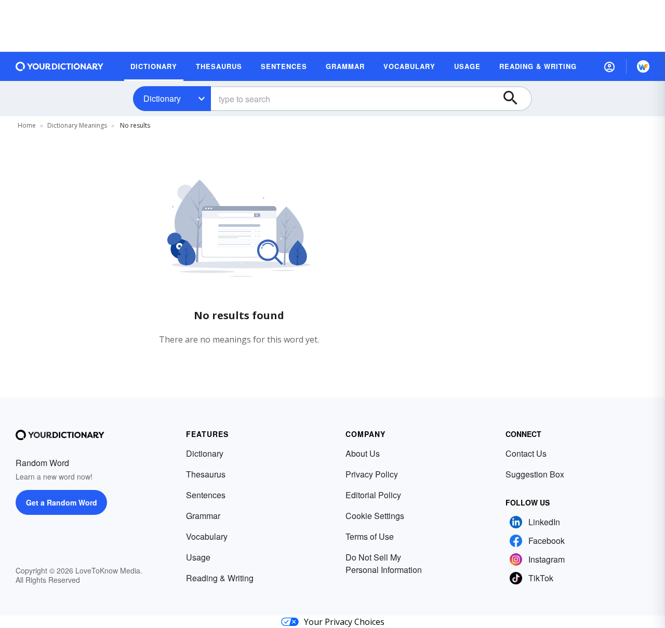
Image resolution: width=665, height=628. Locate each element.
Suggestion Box (535, 474)
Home (27, 125)
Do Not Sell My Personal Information (383, 563)
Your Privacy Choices (344, 621)
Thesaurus (205, 474)
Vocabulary (207, 536)
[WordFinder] (643, 66)
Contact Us (526, 453)
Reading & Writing (220, 578)
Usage (198, 557)
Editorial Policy (373, 495)
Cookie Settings (374, 516)
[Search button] (515, 98)
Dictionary (162, 98)
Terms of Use (369, 536)
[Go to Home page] (60, 66)
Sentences (205, 495)
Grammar (203, 516)
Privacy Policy (371, 474)
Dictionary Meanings (77, 125)
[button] (609, 66)
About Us (362, 453)
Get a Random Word (61, 502)
